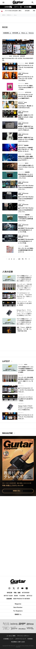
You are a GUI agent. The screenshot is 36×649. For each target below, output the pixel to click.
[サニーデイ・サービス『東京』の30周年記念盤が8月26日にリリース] (9, 249)
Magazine (9, 433)
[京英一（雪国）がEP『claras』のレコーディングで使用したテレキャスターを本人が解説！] (9, 136)
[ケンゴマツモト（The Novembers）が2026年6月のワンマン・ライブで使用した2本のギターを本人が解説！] (9, 206)
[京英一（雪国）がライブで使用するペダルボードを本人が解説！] (9, 114)
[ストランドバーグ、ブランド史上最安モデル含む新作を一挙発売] (9, 398)
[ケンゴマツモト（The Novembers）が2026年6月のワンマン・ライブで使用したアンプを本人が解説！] (9, 195)
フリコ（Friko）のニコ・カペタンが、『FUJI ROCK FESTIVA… (25, 67)
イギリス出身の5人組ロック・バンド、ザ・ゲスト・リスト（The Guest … (26, 167)
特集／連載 (17, 592)
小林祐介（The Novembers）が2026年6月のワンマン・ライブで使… (26, 230)
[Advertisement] (18, 520)
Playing (22, 595)
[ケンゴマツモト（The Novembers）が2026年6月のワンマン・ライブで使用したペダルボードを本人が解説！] (9, 184)
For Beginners (18, 611)
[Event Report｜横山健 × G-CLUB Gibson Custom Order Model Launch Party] (9, 104)
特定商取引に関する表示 (18, 642)
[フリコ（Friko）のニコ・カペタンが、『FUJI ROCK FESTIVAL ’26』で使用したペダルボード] (9, 66)
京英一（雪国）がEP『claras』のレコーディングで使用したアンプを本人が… (25, 128)
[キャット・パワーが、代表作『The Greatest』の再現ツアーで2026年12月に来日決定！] (9, 86)
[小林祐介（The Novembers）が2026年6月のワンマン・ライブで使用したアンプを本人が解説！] (9, 238)
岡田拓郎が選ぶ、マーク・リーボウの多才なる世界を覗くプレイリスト (25, 218)
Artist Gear (8, 595)
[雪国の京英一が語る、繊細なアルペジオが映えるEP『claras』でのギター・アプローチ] (9, 157)
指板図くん (18, 614)
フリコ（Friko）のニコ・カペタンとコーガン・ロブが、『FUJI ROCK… (25, 78)
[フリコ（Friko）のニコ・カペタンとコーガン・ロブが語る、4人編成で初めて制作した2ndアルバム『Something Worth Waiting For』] (9, 95)
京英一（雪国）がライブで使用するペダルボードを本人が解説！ (25, 117)
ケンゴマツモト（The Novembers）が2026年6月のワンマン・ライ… (25, 187)
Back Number (18, 607)
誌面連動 (26, 145)
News (26, 83)
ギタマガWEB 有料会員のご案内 (13, 10)
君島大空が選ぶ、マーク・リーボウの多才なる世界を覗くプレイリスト (25, 176)
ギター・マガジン (7, 15)
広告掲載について (8, 639)
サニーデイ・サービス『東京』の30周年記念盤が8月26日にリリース (25, 250)
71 (26, 259)
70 (22, 259)
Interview (16, 56)
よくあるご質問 (11, 636)
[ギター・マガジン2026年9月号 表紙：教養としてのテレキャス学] (18, 479)
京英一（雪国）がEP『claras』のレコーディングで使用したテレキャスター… (25, 139)
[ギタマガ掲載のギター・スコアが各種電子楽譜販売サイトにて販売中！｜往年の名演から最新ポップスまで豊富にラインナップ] (9, 368)
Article (20, 102)
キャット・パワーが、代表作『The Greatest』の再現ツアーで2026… (25, 87)
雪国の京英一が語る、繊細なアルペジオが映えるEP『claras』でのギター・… (26, 158)
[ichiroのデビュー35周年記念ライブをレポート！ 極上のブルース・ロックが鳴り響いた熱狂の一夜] (9, 147)
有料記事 (27, 10)
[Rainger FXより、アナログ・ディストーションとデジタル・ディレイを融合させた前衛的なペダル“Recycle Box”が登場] (9, 407)
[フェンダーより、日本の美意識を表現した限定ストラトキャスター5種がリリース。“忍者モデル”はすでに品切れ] (9, 378)
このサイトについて (20, 639)
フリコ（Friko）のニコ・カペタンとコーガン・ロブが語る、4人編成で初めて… (25, 96)
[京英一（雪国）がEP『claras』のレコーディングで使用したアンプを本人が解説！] (9, 125)
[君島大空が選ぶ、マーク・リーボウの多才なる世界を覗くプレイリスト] (9, 175)
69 (19, 259)
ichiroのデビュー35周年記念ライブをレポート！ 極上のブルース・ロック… (25, 149)
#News (24, 33)
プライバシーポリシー (23, 636)
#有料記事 (16, 33)
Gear (10, 56)
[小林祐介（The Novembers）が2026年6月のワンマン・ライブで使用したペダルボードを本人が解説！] (9, 227)
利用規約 (30, 639)
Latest (7, 361)
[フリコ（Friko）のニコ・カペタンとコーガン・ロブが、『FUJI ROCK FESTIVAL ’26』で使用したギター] (9, 75)
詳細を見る (18, 491)
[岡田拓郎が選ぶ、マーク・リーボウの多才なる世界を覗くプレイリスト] (9, 218)
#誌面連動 (7, 33)
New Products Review (21, 598)
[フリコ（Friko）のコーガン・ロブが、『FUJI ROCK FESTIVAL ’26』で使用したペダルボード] (18, 47)
